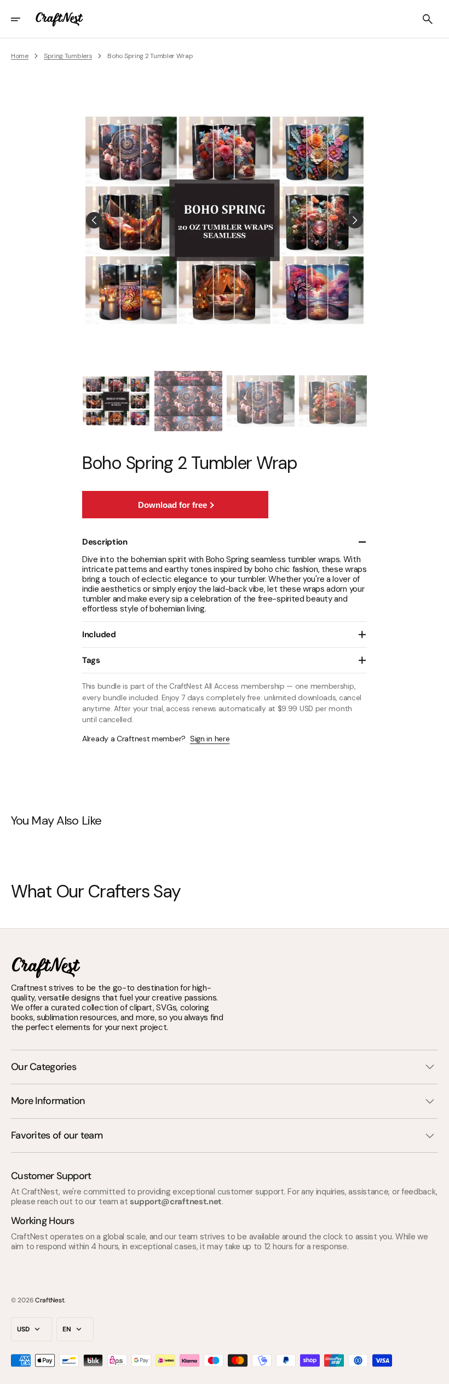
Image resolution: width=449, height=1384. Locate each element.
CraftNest (49, 1300)
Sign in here (209, 739)
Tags (91, 660)
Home (19, 56)
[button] (23, 19)
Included (99, 634)
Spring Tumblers (68, 56)
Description (105, 541)
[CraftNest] (59, 19)
